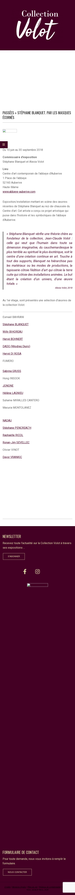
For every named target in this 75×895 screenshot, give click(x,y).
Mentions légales (19, 886)
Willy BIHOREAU (12, 331)
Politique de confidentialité (50, 886)
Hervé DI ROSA (12, 353)
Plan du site (33, 886)
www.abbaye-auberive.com (19, 191)
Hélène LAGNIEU (13, 393)
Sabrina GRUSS (12, 371)
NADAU (7, 420)
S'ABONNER (14, 556)
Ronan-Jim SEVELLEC (16, 442)
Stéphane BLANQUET (16, 324)
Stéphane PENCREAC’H (17, 427)
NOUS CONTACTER (17, 872)
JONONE (8, 385)
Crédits (8, 886)
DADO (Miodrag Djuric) (16, 346)
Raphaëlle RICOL (13, 435)
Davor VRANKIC (12, 457)
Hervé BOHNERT (13, 339)
